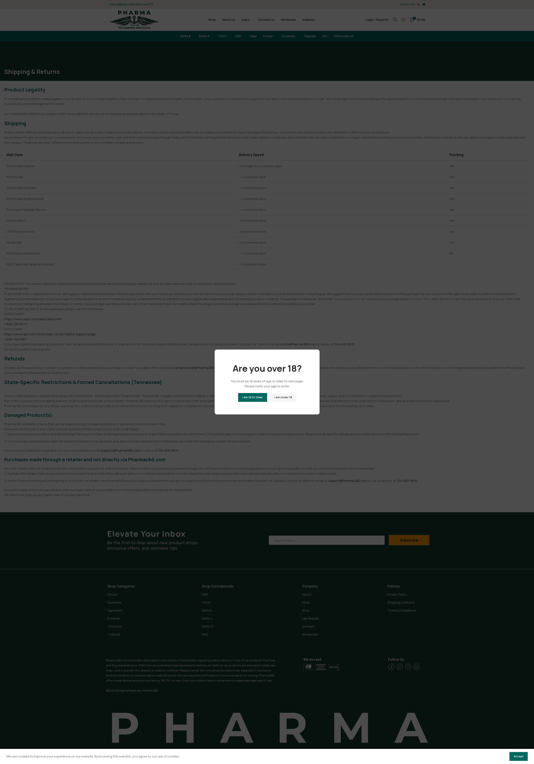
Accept (519, 756)
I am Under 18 (283, 397)
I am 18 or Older (252, 397)
